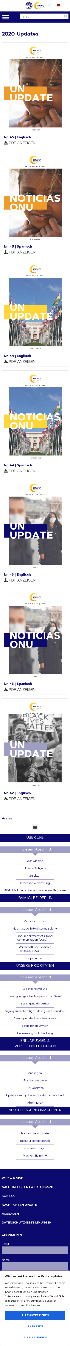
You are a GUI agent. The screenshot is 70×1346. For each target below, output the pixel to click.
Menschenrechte (35, 921)
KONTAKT (9, 1196)
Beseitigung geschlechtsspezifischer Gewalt (35, 996)
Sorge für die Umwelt (35, 1026)
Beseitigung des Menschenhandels (35, 1018)
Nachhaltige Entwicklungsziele (33, 928)
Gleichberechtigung (35, 989)
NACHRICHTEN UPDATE (19, 1205)
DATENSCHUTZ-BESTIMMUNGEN (27, 1222)
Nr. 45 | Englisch (17, 137)
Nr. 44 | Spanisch (18, 465)
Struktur (35, 875)
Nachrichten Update (35, 1133)
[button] (5, 17)
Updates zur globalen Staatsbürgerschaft (35, 1095)
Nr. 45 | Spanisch (18, 246)
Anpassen (35, 1326)
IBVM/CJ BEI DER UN (35, 898)
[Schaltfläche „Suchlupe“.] (65, 16)
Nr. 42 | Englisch (17, 793)
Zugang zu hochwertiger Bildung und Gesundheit (35, 1011)
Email (5, 1244)
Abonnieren (35, 1102)
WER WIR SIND (12, 1178)
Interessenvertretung (35, 883)
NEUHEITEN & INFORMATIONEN (35, 1110)
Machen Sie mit (33, 1155)
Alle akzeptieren (35, 1315)
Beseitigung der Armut (35, 1004)
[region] (35, 1308)
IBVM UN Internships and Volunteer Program (35, 890)
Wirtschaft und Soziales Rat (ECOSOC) (35, 949)
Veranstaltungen (35, 1148)
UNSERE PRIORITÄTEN (35, 966)
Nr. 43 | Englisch (17, 575)
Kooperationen (35, 958)
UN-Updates (35, 1088)
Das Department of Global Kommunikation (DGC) (35, 938)
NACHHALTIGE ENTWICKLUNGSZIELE (29, 1187)
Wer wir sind (35, 861)
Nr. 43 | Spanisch (18, 684)
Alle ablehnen (35, 1337)
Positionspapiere (35, 1080)
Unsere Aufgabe (35, 868)
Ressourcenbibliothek (35, 1141)
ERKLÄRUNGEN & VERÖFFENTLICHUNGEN (35, 1043)
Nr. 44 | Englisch (17, 356)
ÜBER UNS (35, 838)
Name (6, 1260)
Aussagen (35, 1073)
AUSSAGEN (10, 1213)
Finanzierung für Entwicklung (35, 1033)
